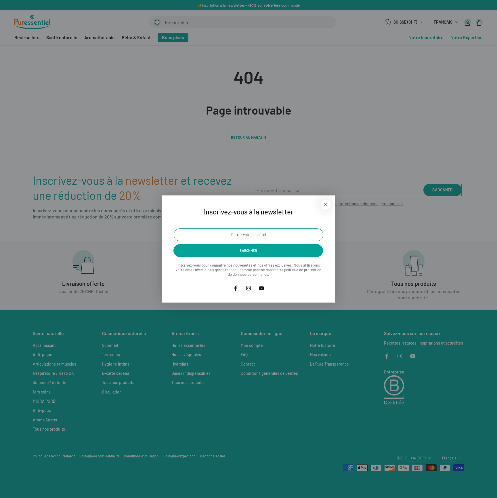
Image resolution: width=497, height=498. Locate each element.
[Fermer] (325, 204)
